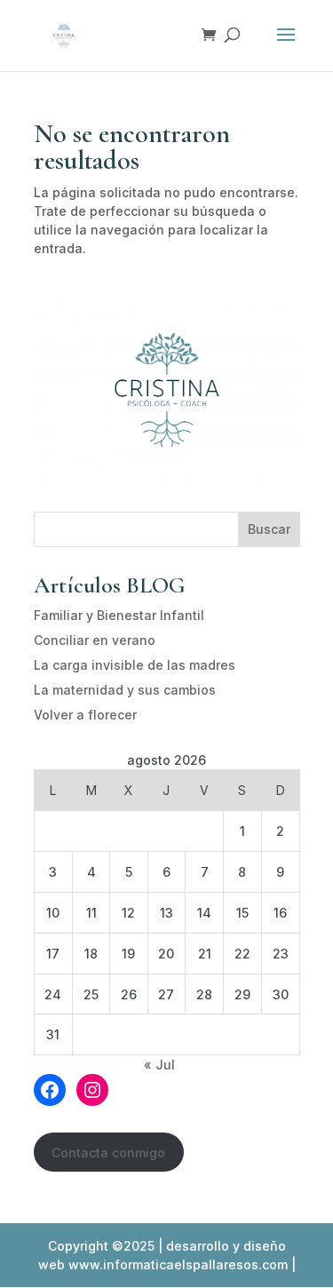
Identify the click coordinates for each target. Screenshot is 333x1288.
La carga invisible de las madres (134, 664)
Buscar (269, 529)
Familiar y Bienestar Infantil (119, 615)
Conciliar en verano (94, 640)
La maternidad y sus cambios (125, 689)
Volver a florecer (85, 714)
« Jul (159, 1064)
